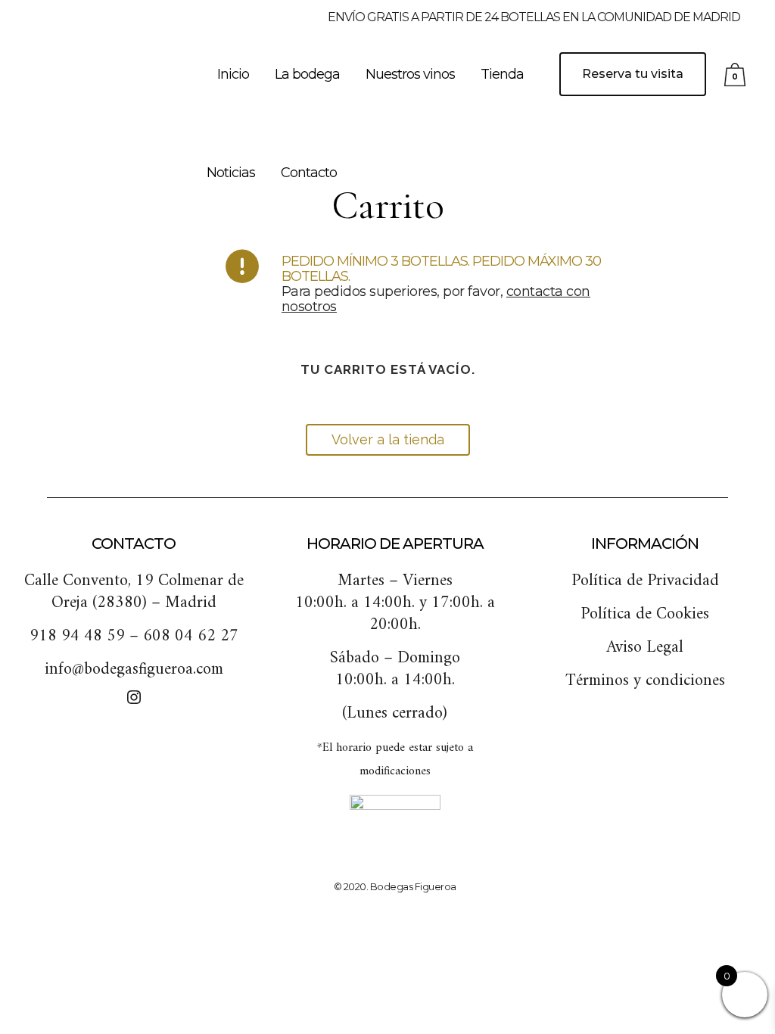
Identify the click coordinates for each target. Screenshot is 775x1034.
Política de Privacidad (645, 581)
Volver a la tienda (387, 439)
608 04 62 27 (190, 636)
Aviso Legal (644, 647)
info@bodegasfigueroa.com (134, 669)
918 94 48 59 (77, 636)
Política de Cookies (644, 614)
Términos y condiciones (645, 681)
